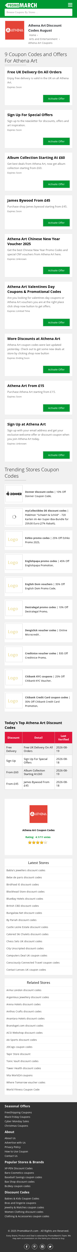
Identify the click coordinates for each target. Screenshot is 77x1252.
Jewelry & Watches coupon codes (24, 1207)
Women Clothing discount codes (24, 1211)
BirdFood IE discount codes (22, 884)
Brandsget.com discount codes (24, 1025)
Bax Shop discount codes (20, 1181)
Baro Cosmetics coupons (19, 1172)
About (9, 1132)
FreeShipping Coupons (18, 1112)
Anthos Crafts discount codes (24, 1011)
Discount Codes (17, 1192)
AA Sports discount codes (21, 1039)
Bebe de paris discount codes (24, 877)
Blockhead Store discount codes (25, 891)
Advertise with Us (15, 1142)
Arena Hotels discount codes (23, 1004)
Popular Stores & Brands (24, 1162)
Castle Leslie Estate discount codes (27, 927)
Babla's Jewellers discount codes (25, 870)
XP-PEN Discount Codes (19, 1168)
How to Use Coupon (16, 1151)
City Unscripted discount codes (25, 948)
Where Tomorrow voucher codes (25, 1082)
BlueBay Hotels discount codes (24, 898)
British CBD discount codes (22, 905)
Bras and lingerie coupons (20, 1203)
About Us (10, 1138)
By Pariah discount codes (21, 920)
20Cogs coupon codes (19, 1047)
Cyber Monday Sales (17, 1121)
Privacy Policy (13, 1147)
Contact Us (11, 1156)
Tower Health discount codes (23, 1068)
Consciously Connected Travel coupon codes (33, 962)
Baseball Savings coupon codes (23, 1177)
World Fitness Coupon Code (23, 1089)
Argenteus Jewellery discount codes (27, 997)
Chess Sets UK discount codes (24, 941)
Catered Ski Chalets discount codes (27, 934)
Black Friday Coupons (17, 1117)
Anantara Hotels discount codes (25, 1018)
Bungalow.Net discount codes (24, 913)
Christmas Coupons (16, 1125)
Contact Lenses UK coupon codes (26, 969)
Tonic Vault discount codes (22, 1061)
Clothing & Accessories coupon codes (27, 1216)
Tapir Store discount (18, 1054)
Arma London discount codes (23, 990)
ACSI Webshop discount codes (24, 1032)
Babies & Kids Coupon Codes (22, 1198)
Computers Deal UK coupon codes (26, 955)
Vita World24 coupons (19, 1075)
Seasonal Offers (17, 1106)
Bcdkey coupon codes (17, 1186)
